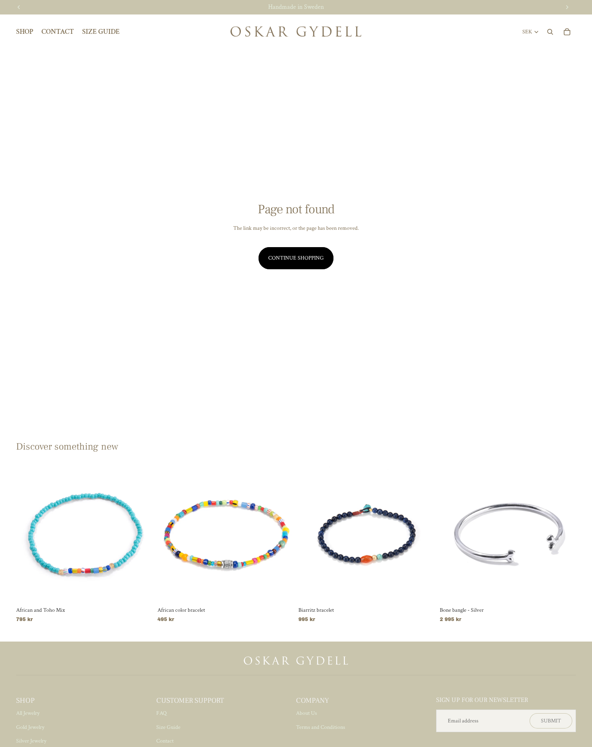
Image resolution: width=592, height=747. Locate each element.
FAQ (161, 713)
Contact (165, 741)
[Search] (550, 32)
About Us (306, 713)
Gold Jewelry (30, 727)
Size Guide (168, 727)
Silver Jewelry (31, 741)
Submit (551, 720)
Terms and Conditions (320, 727)
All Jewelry (27, 713)
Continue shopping (296, 258)
